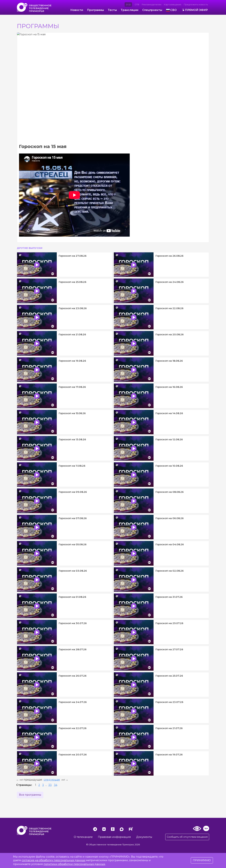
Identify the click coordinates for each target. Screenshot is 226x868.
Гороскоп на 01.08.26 (72, 596)
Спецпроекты (152, 10)
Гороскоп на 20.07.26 (73, 754)
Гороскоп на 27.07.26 (169, 649)
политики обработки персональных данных (74, 864)
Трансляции (129, 10)
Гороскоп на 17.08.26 (72, 386)
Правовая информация (114, 837)
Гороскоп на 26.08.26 (169, 255)
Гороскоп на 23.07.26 (169, 702)
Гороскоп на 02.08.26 (170, 570)
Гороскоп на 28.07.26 (73, 649)
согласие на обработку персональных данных (53, 860)
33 (50, 785)
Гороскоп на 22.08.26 (169, 308)
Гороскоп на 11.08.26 (72, 465)
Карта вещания (172, 4)
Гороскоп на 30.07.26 (73, 623)
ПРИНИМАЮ (202, 860)
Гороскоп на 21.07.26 (169, 728)
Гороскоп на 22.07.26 (73, 728)
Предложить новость (196, 4)
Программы (95, 10)
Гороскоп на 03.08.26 (73, 570)
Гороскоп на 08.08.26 (170, 491)
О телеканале (83, 837)
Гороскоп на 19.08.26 (72, 360)
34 (55, 785)
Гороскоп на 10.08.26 (169, 465)
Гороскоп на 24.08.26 (170, 281)
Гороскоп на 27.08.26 (73, 255)
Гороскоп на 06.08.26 (170, 518)
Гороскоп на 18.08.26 (169, 360)
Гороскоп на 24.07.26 (73, 702)
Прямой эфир (196, 10)
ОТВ (137, 4)
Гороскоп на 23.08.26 (73, 308)
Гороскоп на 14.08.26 (169, 413)
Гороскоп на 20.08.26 (170, 334)
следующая (52, 779)
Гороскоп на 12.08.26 (169, 439)
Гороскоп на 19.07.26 (169, 754)
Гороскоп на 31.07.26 (169, 596)
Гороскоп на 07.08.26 (73, 518)
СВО (173, 10)
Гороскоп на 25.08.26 (72, 281)
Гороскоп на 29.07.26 (169, 623)
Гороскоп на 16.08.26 (169, 386)
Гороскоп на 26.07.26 (73, 675)
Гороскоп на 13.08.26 (72, 439)
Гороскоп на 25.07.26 (169, 675)
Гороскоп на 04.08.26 (170, 544)
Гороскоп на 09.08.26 (73, 491)
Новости (76, 10)
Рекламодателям (151, 4)
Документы (144, 837)
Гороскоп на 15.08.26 (72, 413)
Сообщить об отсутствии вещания (187, 836)
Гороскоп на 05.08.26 (73, 544)
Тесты (112, 10)
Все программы (30, 794)
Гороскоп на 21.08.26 (72, 334)
